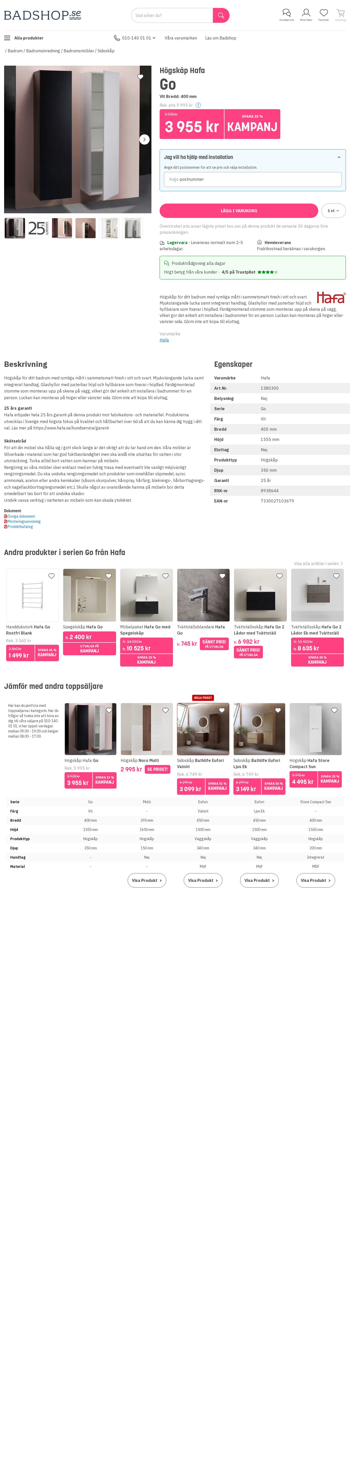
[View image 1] (15, 228)
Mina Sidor (306, 20)
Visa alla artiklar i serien (316, 563)
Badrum (15, 50)
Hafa (164, 340)
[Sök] (221, 15)
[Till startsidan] (42, 15)
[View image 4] (85, 228)
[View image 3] (62, 228)
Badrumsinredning (43, 50)
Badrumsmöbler (79, 50)
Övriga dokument (21, 516)
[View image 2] (38, 228)
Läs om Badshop (220, 38)
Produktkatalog (20, 526)
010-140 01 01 (136, 38)
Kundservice (287, 20)
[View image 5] (109, 228)
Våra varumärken (181, 38)
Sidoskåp (106, 50)
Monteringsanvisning (24, 521)
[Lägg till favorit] (140, 77)
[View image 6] (132, 228)
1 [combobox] (331, 210)
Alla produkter (29, 38)
